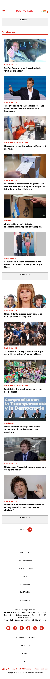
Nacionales (10, 64)
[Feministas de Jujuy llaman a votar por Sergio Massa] (25, 371)
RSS (25, 661)
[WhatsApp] (35, 628)
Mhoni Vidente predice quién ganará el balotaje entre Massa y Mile (23, 315)
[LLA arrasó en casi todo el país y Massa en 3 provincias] (25, 128)
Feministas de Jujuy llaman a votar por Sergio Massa (23, 390)
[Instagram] (42, 628)
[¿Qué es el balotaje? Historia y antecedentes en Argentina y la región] (25, 206)
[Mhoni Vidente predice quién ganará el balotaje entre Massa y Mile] (25, 296)
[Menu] (3, 11)
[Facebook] (28, 628)
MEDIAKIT (25, 653)
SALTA (25, 576)
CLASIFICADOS (25, 592)
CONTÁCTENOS (25, 646)
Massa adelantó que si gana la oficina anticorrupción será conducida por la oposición (22, 429)
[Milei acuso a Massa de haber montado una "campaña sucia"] (25, 449)
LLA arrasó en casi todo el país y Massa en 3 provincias (25, 147)
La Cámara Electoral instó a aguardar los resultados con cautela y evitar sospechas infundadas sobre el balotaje (24, 186)
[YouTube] (8, 628)
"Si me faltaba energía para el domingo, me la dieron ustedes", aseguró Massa (23, 353)
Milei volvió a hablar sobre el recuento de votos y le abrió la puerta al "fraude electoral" (24, 507)
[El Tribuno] (25, 11)
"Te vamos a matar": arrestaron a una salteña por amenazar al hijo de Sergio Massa (23, 264)
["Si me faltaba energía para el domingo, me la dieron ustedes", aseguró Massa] (25, 333)
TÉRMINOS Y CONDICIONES (25, 638)
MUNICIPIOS (25, 553)
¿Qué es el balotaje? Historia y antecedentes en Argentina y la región (23, 225)
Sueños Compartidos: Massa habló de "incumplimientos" (22, 69)
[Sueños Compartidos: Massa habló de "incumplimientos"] (25, 50)
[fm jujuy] (44, 12)
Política (9, 220)
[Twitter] (22, 628)
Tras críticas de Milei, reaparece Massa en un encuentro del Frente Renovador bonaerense (24, 108)
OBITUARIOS (25, 584)
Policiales (10, 258)
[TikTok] (15, 628)
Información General (16, 142)
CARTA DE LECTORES (25, 568)
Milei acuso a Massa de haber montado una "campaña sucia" (25, 468)
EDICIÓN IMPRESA (25, 560)
